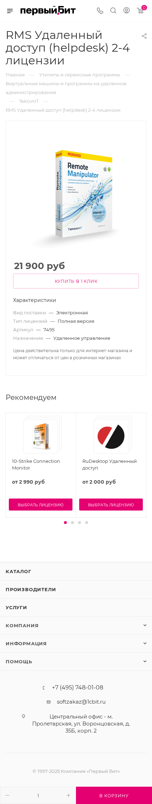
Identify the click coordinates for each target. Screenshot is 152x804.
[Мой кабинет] (126, 11)
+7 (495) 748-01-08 (77, 688)
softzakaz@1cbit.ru (81, 701)
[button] (65, 522)
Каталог (18, 571)
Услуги (16, 607)
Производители (31, 589)
